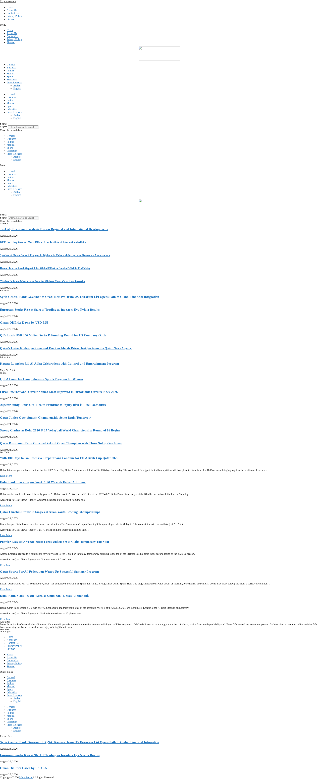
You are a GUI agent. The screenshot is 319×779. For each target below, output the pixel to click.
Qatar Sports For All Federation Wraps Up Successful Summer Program (49, 571)
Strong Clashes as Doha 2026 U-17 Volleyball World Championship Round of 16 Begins (60, 430)
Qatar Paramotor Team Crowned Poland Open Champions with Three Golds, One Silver (61, 443)
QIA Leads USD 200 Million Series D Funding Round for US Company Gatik (53, 335)
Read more (4, 629)
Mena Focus (26, 777)
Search (3, 126)
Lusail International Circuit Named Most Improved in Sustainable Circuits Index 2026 (59, 392)
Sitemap (11, 19)
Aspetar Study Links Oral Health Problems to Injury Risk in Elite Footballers (53, 405)
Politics (10, 70)
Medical (11, 73)
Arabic (16, 85)
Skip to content (8, 1)
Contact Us (12, 13)
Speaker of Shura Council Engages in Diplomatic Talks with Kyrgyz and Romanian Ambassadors (55, 255)
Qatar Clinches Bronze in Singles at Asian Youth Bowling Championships (50, 512)
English (17, 88)
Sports (10, 76)
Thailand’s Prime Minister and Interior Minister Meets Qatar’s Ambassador (42, 281)
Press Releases (14, 82)
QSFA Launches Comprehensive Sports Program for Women (41, 379)
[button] (159, 24)
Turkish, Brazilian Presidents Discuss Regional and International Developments (54, 229)
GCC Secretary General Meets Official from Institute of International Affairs (43, 242)
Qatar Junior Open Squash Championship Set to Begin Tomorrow (45, 417)
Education (12, 79)
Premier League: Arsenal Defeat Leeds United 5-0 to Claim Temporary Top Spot (54, 541)
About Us (12, 10)
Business (11, 67)
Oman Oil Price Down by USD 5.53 (24, 322)
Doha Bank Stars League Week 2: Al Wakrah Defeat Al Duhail (43, 482)
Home (10, 7)
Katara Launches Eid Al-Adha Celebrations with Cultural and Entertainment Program (59, 363)
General (11, 64)
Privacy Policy (14, 16)
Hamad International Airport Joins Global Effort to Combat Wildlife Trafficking (45, 268)
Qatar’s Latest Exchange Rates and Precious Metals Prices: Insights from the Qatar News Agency (66, 348)
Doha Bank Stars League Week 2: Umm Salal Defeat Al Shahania (45, 595)
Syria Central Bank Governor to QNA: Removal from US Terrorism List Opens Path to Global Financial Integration (79, 297)
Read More (6, 475)
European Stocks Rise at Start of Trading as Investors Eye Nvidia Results (50, 309)
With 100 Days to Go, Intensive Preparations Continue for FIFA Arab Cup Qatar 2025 (59, 458)
